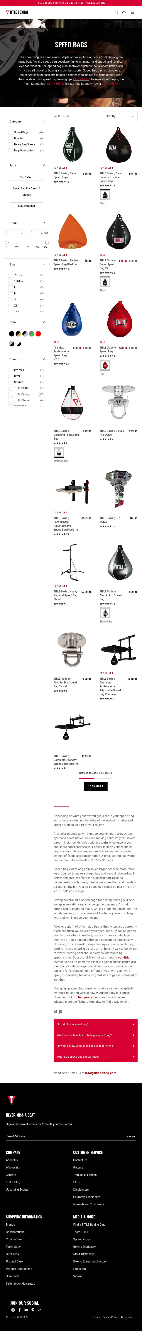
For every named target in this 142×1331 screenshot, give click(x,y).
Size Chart (12, 1276)
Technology (13, 1246)
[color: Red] (105, 365)
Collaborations (15, 1232)
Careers (11, 1175)
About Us (12, 1160)
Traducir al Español (85, 1175)
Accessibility (128, 1317)
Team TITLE (81, 1232)
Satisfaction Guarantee (20, 1283)
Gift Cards (12, 1254)
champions (84, 997)
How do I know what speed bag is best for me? (85, 1045)
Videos (77, 1276)
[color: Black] (105, 194)
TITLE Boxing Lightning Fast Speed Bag (66, 434)
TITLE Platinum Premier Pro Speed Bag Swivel (65, 682)
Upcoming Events (17, 1189)
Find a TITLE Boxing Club (89, 1224)
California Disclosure (86, 1197)
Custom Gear (14, 1239)
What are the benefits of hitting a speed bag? (84, 1035)
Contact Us (80, 1160)
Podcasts (79, 1269)
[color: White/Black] (59, 452)
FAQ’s (77, 1182)
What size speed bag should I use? (78, 1056)
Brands (10, 1224)
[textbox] (16, 233)
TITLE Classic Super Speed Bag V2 (108, 264)
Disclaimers (81, 1189)
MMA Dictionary (83, 1254)
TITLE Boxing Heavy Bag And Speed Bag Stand (65, 595)
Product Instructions (19, 1269)
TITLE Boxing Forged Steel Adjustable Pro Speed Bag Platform (66, 524)
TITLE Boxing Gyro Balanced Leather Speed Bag (111, 177)
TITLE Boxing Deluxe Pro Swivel (112, 432)
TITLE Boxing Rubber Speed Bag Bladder (66, 262)
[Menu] (132, 12)
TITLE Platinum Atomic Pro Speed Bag (111, 595)
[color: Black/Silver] (105, 613)
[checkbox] (29, 132)
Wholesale (13, 1167)
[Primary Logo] (17, 12)
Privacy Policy (110, 1317)
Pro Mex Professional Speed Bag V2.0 (62, 353)
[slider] (7, 242)
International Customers (88, 1204)
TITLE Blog (13, 1182)
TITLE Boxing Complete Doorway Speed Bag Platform (66, 760)
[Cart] (124, 12)
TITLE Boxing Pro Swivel (110, 520)
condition (124, 957)
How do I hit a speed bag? (73, 1024)
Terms (96, 1317)
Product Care (14, 1261)
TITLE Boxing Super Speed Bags (65, 175)
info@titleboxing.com (100, 1073)
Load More (95, 786)
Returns (78, 1167)
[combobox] (116, 12)
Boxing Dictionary (84, 1246)
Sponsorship (81, 1239)
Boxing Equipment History (90, 1261)
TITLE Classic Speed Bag (108, 349)
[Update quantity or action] (8, 3)
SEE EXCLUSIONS (95, 3)
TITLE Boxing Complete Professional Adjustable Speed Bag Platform (110, 686)
